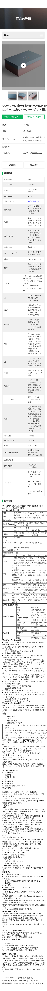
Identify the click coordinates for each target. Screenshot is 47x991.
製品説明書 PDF (34, 201)
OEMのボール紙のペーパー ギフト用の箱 (20, 981)
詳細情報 (13, 165)
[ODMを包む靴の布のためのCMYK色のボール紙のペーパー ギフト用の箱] (23, 65)
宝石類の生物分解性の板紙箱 (19, 978)
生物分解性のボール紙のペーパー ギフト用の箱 (22, 983)
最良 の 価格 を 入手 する (14, 117)
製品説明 (34, 165)
